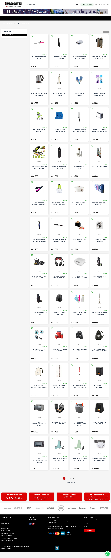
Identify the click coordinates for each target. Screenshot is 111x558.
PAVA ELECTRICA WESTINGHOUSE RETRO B (39, 386)
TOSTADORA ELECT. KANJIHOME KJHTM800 (99, 130)
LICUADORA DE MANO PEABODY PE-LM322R (79, 386)
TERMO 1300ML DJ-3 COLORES (79, 313)
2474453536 (70, 497)
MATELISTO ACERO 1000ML (59, 94)
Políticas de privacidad (7, 533)
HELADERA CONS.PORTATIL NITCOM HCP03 (79, 423)
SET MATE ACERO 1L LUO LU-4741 (99, 277)
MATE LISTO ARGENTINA (99, 166)
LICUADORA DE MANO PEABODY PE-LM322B (59, 386)
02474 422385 (15, 498)
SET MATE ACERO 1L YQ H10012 (39, 313)
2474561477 (42, 499)
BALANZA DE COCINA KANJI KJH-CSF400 (79, 57)
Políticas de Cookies (6, 535)
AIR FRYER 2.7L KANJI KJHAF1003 (59, 313)
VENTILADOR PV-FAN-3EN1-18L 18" (39, 350)
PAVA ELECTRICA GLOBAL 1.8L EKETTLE (39, 94)
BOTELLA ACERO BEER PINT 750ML (59, 167)
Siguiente (72, 478)
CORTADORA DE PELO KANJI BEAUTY (59, 57)
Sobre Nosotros (5, 523)
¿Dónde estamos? (5, 528)
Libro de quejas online (7, 540)
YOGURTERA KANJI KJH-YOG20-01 (79, 203)
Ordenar (106, 32)
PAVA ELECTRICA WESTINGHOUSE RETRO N (99, 350)
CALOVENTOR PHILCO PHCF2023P (99, 240)
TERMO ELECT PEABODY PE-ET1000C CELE (59, 459)
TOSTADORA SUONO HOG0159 (79, 240)
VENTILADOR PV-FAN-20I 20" (79, 350)
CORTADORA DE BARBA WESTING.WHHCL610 (39, 240)
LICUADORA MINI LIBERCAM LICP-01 (99, 94)
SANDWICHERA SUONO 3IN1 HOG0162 (59, 423)
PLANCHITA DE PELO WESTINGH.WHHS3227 (39, 203)
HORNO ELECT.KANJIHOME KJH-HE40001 (39, 460)
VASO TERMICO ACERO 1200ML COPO (99, 203)
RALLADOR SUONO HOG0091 (39, 130)
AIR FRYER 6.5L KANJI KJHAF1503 (99, 423)
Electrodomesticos (12, 23)
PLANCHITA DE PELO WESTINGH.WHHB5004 (59, 240)
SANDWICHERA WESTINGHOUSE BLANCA (79, 277)
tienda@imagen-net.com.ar (41, 497)
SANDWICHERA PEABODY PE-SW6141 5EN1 (99, 459)
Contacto (4, 526)
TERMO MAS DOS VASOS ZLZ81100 (59, 350)
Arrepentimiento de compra (9, 538)
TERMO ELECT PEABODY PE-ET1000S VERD (79, 459)
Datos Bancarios (5, 530)
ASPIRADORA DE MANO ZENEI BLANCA (99, 313)
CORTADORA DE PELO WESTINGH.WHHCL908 (79, 130)
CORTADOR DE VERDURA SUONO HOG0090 (39, 167)
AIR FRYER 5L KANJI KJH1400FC (99, 386)
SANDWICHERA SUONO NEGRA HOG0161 (39, 277)
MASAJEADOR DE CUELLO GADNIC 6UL (59, 277)
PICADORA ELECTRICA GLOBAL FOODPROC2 (59, 203)
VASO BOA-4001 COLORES (79, 94)
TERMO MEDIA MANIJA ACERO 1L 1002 (99, 57)
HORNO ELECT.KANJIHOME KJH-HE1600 (39, 423)
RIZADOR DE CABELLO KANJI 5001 (39, 57)
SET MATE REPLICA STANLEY (79, 167)
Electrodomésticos (87, 18)
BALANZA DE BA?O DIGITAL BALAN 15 (59, 130)
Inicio (4, 23)
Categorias (5, 18)
